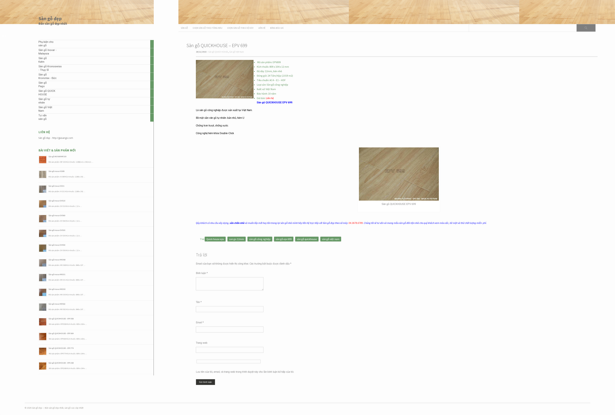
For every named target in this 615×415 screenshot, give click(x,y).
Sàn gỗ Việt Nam (236, 51)
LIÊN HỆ (261, 27)
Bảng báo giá (276, 27)
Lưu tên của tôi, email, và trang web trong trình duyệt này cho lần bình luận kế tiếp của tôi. (245, 371)
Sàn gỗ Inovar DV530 (57, 230)
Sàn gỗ (184, 27)
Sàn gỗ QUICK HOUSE (218, 51)
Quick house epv (215, 239)
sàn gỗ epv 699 (284, 239)
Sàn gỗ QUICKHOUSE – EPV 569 (61, 333)
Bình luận (202, 273)
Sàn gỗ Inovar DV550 (57, 245)
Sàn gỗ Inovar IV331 (56, 186)
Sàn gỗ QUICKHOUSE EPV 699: (275, 102)
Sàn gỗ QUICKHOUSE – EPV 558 (61, 318)
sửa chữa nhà (237, 222)
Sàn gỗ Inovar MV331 (57, 274)
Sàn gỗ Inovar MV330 (57, 289)
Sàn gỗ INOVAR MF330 (57, 156)
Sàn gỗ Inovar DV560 (57, 215)
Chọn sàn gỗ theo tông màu (207, 27)
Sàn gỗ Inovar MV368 (57, 259)
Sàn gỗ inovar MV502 (57, 304)
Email (200, 322)
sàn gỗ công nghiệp (260, 239)
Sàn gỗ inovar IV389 (56, 171)
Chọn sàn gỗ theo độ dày (240, 27)
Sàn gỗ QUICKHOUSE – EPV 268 (61, 363)
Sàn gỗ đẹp (50, 18)
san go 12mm (236, 239)
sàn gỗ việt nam (330, 239)
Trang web (201, 342)
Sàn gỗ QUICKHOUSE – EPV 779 (61, 348)
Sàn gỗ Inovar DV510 (57, 200)
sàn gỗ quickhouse (307, 239)
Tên (199, 302)
